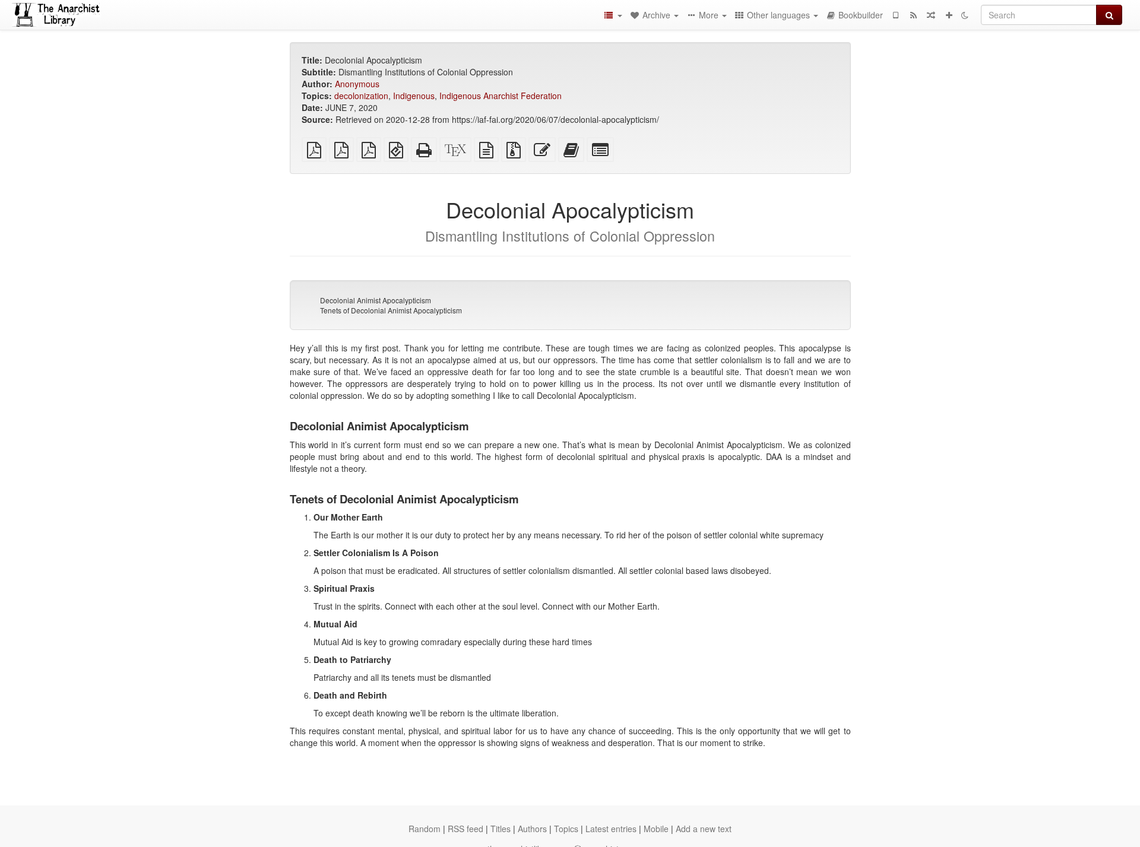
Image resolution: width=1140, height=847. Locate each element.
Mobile (656, 829)
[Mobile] (895, 15)
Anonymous (357, 84)
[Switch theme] (965, 15)
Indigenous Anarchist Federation (500, 95)
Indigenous (414, 95)
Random (424, 829)
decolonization (361, 95)
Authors (532, 829)
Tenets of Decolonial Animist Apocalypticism (391, 310)
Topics (566, 829)
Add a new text (704, 829)
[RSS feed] (913, 15)
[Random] (931, 15)
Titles (500, 829)
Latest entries (610, 829)
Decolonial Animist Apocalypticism (375, 300)
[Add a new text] (949, 15)
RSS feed (465, 829)
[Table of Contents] (613, 15)
